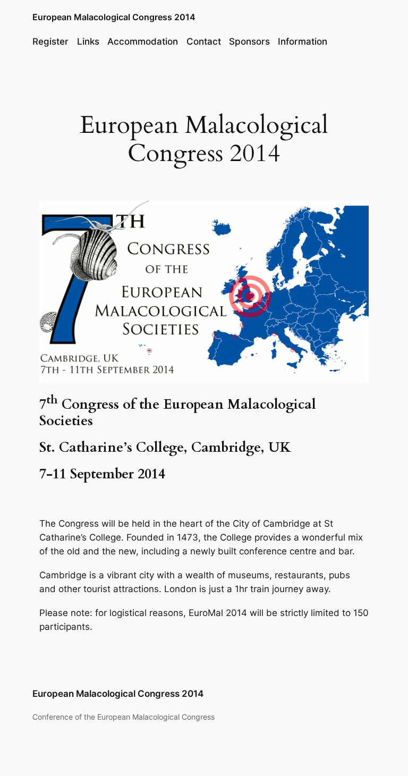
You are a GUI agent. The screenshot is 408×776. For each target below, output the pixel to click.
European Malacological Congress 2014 (114, 17)
